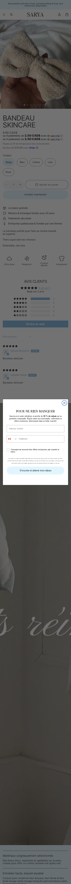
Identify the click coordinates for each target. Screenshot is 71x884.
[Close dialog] (64, 402)
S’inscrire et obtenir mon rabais (36, 470)
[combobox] (12, 438)
